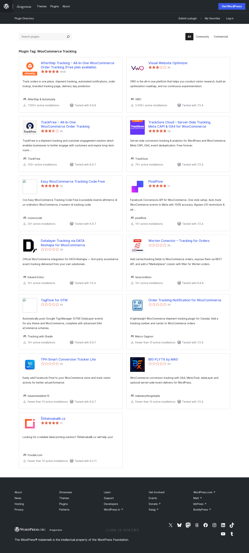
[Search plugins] (68, 36)
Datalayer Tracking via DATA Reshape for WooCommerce (63, 243)
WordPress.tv (113, 509)
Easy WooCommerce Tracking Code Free (73, 181)
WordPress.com (204, 492)
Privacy (19, 509)
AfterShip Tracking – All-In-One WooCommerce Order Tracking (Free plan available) (77, 65)
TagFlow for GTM (54, 300)
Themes (64, 498)
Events (153, 498)
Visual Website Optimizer (168, 63)
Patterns (64, 509)
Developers (111, 503)
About (18, 492)
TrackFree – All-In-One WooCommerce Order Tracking (65, 124)
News (18, 498)
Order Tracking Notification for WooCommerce (184, 300)
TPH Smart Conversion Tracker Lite (68, 359)
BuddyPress (202, 509)
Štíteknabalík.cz (53, 418)
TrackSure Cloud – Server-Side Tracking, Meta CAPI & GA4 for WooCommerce (179, 124)
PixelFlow (155, 181)
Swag (154, 509)
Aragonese (55, 529)
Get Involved (156, 492)
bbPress (200, 503)
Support (109, 498)
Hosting (19, 503)
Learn (107, 492)
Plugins (63, 503)
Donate (155, 503)
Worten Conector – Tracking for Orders (179, 241)
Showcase (65, 492)
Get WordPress (232, 6)
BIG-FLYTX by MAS (163, 359)
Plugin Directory (24, 18)
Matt (197, 498)
